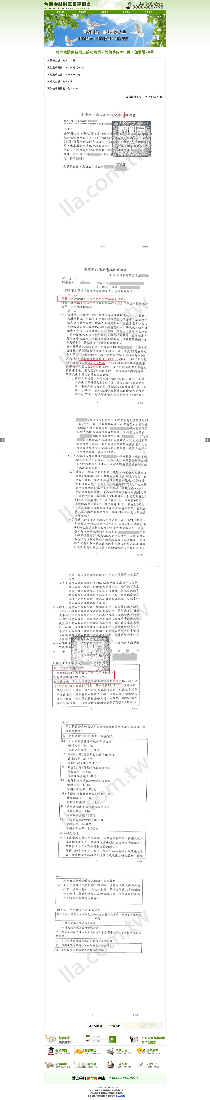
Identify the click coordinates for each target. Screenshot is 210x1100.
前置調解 (61, 1064)
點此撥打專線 (88, 1078)
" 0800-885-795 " (123, 1078)
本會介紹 (60, 12)
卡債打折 (152, 1064)
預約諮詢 (148, 12)
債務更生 (121, 1050)
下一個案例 (114, 1025)
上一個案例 (95, 1025)
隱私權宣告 (120, 1096)
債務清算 (152, 1050)
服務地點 (126, 12)
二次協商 (121, 1064)
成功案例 (104, 12)
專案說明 (82, 12)
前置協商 (90, 1064)
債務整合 (90, 1050)
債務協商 (61, 1050)
